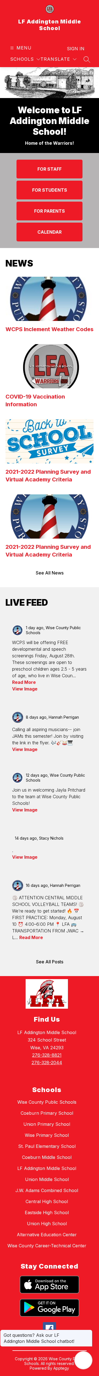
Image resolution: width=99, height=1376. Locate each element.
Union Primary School (46, 1124)
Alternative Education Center (47, 1234)
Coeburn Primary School (47, 1113)
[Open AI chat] (83, 1360)
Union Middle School (47, 1179)
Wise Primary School (47, 1135)
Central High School (47, 1201)
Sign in (75, 48)
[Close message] (88, 1332)
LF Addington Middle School (46, 1168)
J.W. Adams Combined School (46, 1190)
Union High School (47, 1223)
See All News (50, 573)
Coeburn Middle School (47, 1157)
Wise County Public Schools (46, 1102)
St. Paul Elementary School (47, 1146)
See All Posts (49, 961)
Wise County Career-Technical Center (46, 1245)
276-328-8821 (47, 1055)
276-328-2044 (47, 1062)
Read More (24, 682)
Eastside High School (47, 1212)
